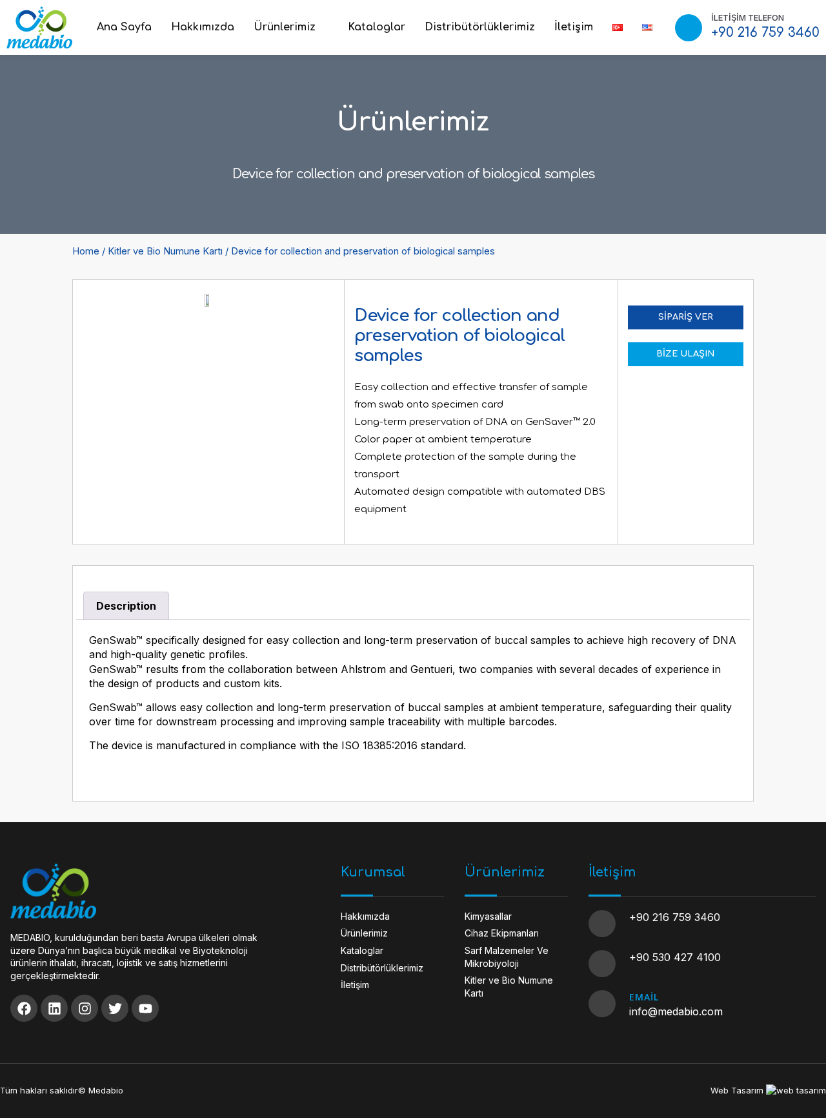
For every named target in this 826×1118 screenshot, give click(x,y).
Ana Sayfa (124, 27)
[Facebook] (23, 1008)
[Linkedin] (54, 1008)
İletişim (573, 27)
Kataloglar (376, 27)
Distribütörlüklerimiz (480, 27)
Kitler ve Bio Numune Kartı (165, 251)
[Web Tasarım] (796, 1090)
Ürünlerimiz (285, 27)
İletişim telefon (747, 17)
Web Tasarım (736, 1090)
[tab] (126, 606)
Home (85, 251)
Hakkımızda (202, 27)
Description (126, 605)
